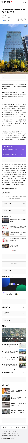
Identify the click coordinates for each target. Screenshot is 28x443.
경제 (2, 6)
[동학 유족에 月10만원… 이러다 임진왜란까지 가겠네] (6, 400)
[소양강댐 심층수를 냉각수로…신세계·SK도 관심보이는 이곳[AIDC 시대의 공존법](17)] (22, 354)
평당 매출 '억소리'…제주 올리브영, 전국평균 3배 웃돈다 (18, 220)
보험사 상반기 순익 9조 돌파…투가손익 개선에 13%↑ (18, 239)
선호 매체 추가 (6, 20)
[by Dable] (24, 373)
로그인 (4, 427)
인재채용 (14, 431)
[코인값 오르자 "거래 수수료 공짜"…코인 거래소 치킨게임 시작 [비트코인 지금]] (5, 229)
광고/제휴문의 (8, 431)
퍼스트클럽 (3, 433)
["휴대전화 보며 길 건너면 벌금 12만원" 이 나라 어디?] (6, 393)
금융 (5, 6)
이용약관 (11, 435)
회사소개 (3, 431)
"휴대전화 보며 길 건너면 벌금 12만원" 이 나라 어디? (18, 391)
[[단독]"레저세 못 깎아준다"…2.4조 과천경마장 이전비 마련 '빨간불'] (22, 360)
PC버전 (17, 427)
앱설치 (11, 427)
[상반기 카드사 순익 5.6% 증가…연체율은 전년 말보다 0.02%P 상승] (5, 235)
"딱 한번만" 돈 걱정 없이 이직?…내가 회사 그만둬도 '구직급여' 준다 (18, 411)
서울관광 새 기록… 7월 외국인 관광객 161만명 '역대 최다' (17, 245)
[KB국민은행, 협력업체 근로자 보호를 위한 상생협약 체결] (14, 49)
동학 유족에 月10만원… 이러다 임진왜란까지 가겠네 (18, 397)
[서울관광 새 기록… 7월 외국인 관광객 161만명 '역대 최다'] (5, 248)
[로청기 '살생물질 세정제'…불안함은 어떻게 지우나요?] (6, 407)
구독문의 (8, 433)
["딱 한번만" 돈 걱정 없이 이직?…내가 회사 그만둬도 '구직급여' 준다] (6, 414)
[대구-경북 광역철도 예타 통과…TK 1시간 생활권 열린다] (22, 347)
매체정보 (15, 435)
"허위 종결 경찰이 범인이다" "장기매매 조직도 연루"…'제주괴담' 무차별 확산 (11, 366)
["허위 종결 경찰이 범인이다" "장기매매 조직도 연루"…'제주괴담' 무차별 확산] (22, 367)
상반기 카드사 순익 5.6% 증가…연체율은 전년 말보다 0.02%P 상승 (18, 233)
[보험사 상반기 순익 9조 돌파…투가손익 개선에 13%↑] (5, 241)
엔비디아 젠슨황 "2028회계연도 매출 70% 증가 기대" (12, 154)
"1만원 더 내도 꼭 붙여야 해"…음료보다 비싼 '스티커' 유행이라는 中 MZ (14, 149)
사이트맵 (23, 427)
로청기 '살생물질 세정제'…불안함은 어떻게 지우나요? (18, 404)
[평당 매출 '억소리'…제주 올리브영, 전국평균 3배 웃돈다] (5, 222)
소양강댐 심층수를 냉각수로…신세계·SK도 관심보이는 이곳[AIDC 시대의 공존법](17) (11, 352)
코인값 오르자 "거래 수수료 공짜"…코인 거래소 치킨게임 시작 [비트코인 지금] (18, 226)
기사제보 (13, 433)
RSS (17, 433)
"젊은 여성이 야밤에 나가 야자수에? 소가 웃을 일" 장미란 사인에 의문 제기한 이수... (14, 152)
